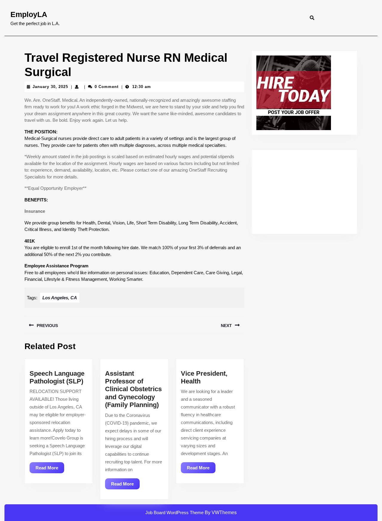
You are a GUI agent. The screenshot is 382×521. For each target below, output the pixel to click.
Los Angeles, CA (59, 297)
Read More (50, 469)
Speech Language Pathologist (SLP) (57, 377)
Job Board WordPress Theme (174, 512)
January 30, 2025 (50, 86)
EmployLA (28, 14)
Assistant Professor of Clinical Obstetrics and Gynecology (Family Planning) (133, 389)
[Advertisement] (304, 192)
